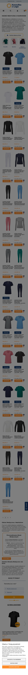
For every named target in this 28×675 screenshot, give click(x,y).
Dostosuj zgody (14, 663)
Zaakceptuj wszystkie (14, 666)
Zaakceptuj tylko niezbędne (14, 659)
